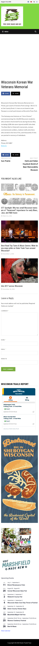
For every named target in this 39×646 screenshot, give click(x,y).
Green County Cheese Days (17, 609)
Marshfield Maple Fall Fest (17, 615)
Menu (6, 32)
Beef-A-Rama (12, 626)
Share (7, 93)
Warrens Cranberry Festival (17, 620)
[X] (34, 2)
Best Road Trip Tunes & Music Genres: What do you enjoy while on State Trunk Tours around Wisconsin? (19, 248)
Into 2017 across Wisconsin (12, 286)
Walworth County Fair (15, 597)
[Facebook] (28, 2)
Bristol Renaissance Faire (16, 585)
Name (3, 340)
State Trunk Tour (25, 643)
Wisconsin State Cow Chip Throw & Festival (23, 603)
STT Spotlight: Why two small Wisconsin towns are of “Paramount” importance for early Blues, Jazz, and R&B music (19, 210)
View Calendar (5, 631)
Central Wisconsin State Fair (17, 591)
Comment (5, 311)
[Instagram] (37, 2)
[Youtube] (31, 2)
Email (3, 349)
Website (4, 146)
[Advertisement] (19, 54)
